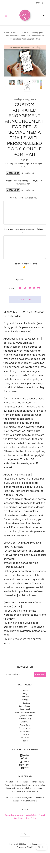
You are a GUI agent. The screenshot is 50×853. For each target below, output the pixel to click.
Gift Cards (25, 696)
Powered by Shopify (25, 847)
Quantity (19, 279)
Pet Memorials (25, 718)
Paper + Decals (25, 728)
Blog (25, 693)
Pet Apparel (25, 709)
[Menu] (6, 15)
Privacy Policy (30, 818)
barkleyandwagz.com (24, 99)
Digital (25, 699)
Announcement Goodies (25, 712)
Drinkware (25, 722)
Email (26, 767)
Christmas (25, 734)
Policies (25, 740)
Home (6, 32)
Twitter (26, 758)
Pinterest (26, 761)
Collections (25, 703)
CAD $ (24, 833)
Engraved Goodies (25, 715)
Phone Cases (25, 725)
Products (14, 32)
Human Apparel (25, 706)
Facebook (26, 755)
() (39, 3)
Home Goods (25, 731)
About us (25, 737)
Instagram (26, 764)
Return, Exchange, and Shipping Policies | (21, 815)
